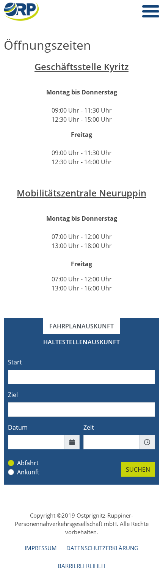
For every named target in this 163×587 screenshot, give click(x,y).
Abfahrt (28, 463)
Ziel (13, 395)
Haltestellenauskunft (81, 342)
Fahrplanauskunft (81, 326)
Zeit (88, 427)
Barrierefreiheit (82, 566)
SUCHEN (138, 469)
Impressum (41, 548)
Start (15, 362)
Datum (18, 427)
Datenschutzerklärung (102, 548)
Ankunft (28, 472)
